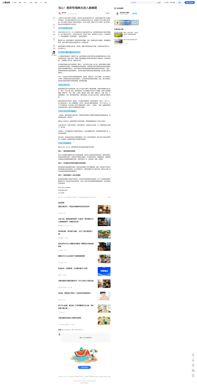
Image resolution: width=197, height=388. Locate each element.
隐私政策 (77, 376)
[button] (135, 13)
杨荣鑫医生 (61, 237)
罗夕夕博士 (66, 225)
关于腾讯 (60, 376)
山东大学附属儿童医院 (63, 324)
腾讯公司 (82, 383)
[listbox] (84, 263)
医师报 (59, 275)
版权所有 (86, 383)
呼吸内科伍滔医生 (62, 287)
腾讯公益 (95, 376)
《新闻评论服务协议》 (79, 329)
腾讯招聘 (91, 376)
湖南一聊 (60, 299)
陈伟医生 (60, 213)
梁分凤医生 (61, 250)
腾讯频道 (105, 376)
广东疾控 (60, 312)
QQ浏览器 (100, 376)
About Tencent (66, 376)
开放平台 (81, 376)
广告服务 (86, 376)
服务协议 (72, 376)
